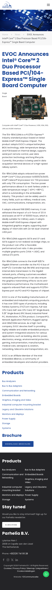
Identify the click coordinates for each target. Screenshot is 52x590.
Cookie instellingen (26, 571)
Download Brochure (17, 444)
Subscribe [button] (11, 525)
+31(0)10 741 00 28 (19, 553)
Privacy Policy (19, 568)
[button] (48, 4)
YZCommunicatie (30, 576)
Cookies (8, 568)
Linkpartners (42, 568)
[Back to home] (7, 4)
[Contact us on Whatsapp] (46, 574)
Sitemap (31, 568)
